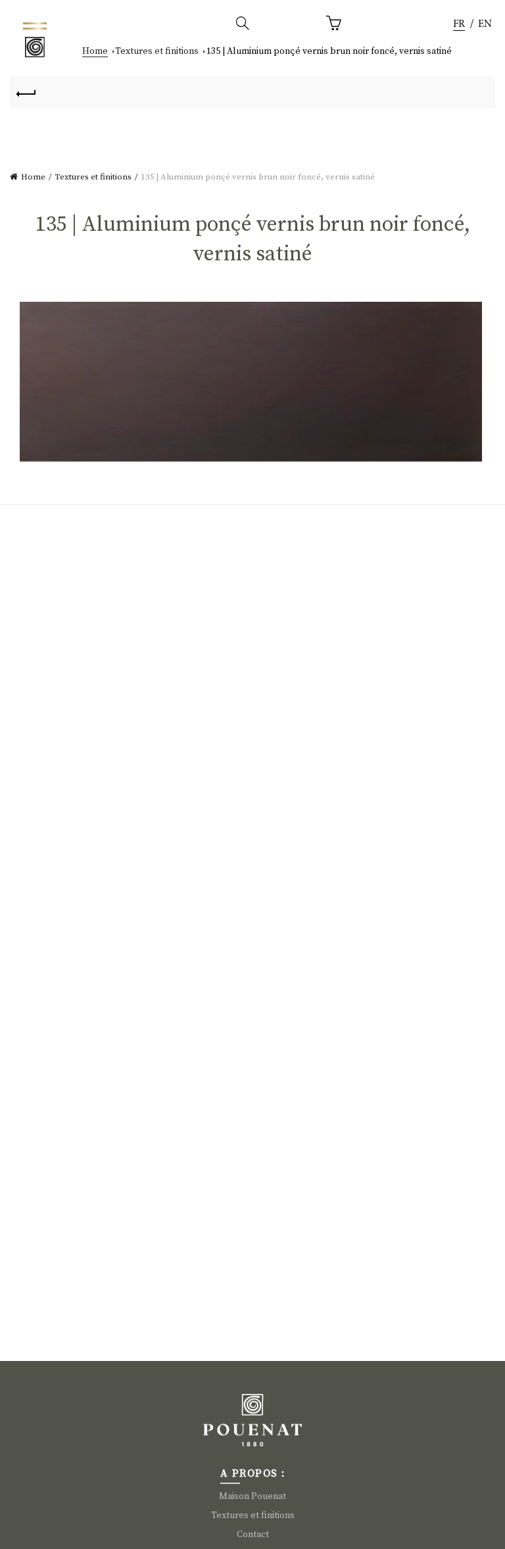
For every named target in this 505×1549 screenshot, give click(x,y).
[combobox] (458, 24)
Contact (253, 1534)
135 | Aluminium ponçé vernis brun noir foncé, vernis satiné (329, 51)
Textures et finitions (157, 51)
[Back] (26, 92)
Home (95, 51)
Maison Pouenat (252, 1496)
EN (485, 24)
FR (459, 24)
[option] (484, 24)
